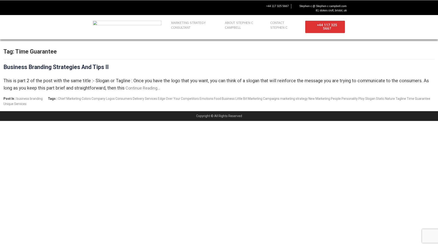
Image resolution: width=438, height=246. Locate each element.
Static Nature (385, 98)
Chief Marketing (69, 98)
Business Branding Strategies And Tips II (56, 67)
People (336, 98)
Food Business (224, 98)
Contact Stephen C (278, 25)
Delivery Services (145, 98)
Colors (86, 98)
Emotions (206, 98)
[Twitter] (104, 6)
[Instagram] (123, 6)
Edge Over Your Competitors (178, 98)
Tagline (401, 98)
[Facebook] (95, 6)
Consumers (123, 98)
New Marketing (319, 98)
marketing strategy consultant (188, 25)
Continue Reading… (142, 88)
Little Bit (241, 98)
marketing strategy (294, 98)
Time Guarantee (418, 98)
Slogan (370, 98)
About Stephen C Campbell (239, 25)
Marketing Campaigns (263, 98)
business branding (29, 98)
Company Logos (103, 98)
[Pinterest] (133, 6)
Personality (350, 98)
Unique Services (14, 104)
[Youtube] (114, 6)
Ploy (361, 98)
